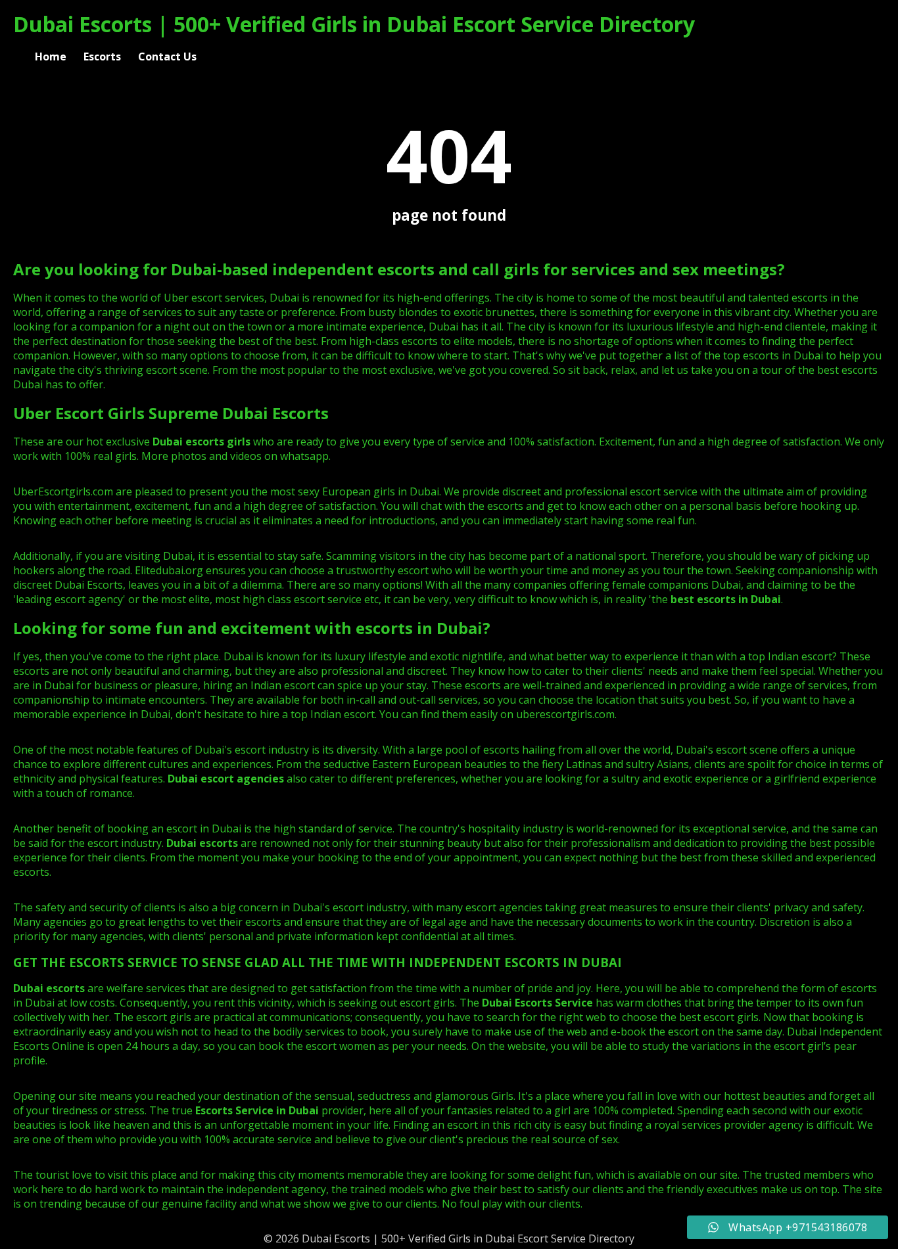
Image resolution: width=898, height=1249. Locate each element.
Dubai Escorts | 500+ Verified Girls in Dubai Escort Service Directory (354, 24)
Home (50, 56)
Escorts (102, 56)
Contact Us (167, 56)
